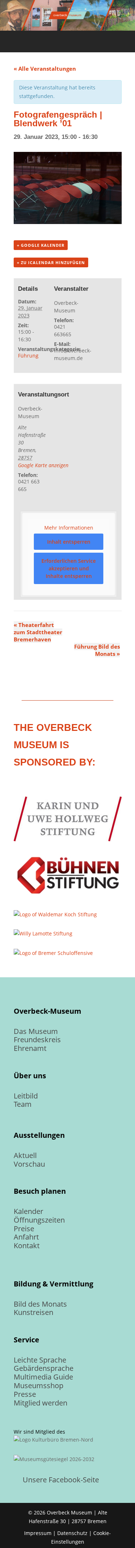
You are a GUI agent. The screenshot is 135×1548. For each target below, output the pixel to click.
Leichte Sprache (40, 1360)
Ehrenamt (30, 1048)
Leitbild (26, 1096)
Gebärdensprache (43, 1368)
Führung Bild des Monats (97, 650)
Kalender (28, 1211)
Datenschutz (72, 1533)
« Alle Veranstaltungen (45, 68)
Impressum (37, 1533)
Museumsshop (38, 1385)
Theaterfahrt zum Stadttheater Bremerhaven (38, 632)
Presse (25, 1394)
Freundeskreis (37, 1039)
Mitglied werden (40, 1403)
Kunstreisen (33, 1312)
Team (23, 1104)
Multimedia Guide (43, 1377)
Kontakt (27, 1245)
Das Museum (36, 1031)
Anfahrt (26, 1237)
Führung (28, 355)
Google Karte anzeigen (43, 465)
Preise (24, 1228)
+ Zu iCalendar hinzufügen (51, 262)
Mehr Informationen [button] (68, 528)
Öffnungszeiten (39, 1220)
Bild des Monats (40, 1304)
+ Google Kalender (40, 245)
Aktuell (25, 1155)
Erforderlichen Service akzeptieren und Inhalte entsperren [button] (68, 568)
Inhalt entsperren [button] (68, 541)
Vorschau (29, 1164)
